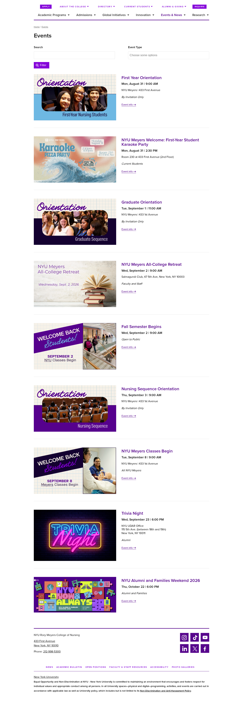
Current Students (137, 6)
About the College (73, 6)
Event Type (135, 47)
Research (198, 15)
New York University (46, 677)
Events (45, 27)
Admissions (84, 15)
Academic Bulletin (69, 667)
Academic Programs (52, 15)
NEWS (49, 667)
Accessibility (159, 667)
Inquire (200, 7)
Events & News (171, 15)
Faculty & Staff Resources (128, 667)
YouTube (205, 641)
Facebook (204, 652)
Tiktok (194, 641)
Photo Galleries (183, 667)
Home (37, 27)
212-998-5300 (52, 651)
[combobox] (148, 55)
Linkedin (184, 652)
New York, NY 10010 (46, 645)
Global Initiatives (114, 15)
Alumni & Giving (173, 6)
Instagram (184, 641)
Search (38, 47)
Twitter (194, 652)
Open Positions (95, 667)
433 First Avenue (44, 641)
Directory (105, 6)
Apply (46, 7)
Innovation (143, 15)
